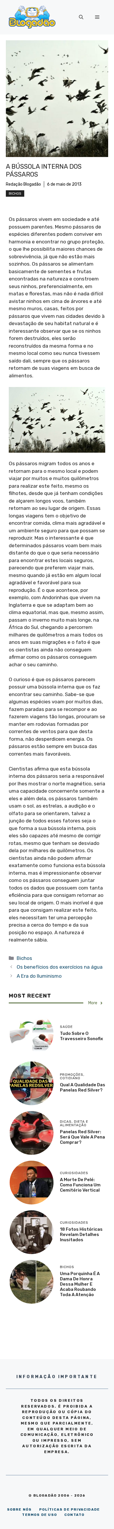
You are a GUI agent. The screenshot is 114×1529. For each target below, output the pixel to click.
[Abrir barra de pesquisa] (81, 17)
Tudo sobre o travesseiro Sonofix (81, 1036)
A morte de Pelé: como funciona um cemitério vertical (80, 1185)
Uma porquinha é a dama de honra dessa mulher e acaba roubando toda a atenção (80, 1284)
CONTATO (74, 1515)
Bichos (15, 193)
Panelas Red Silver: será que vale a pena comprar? (82, 1137)
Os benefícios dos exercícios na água (60, 967)
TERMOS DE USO (39, 1515)
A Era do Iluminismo (39, 976)
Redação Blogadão (23, 184)
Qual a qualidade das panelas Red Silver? (82, 1087)
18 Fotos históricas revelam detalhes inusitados (81, 1234)
